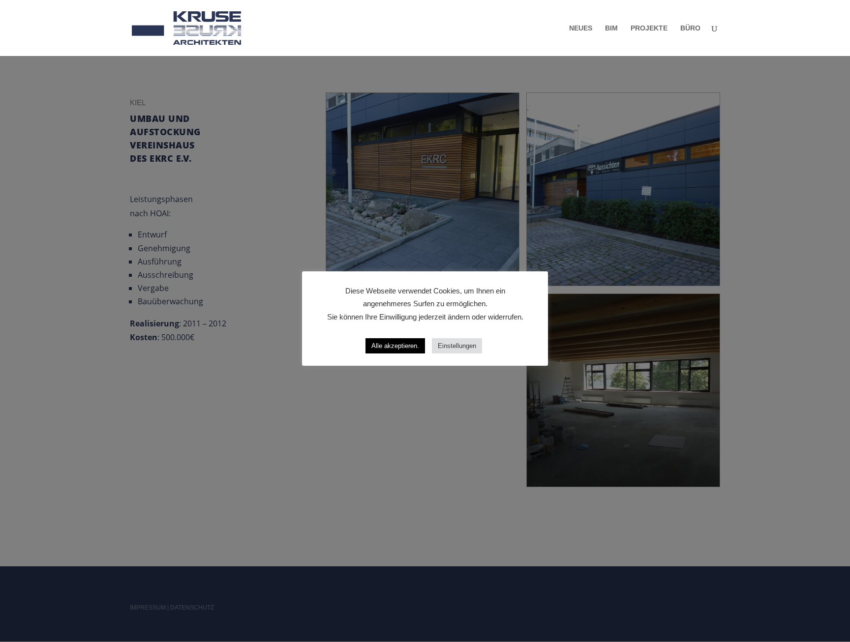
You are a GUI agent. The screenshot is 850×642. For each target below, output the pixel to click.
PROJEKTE (649, 28)
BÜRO (690, 28)
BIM (611, 28)
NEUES (580, 28)
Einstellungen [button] (457, 346)
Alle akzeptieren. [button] (395, 346)
